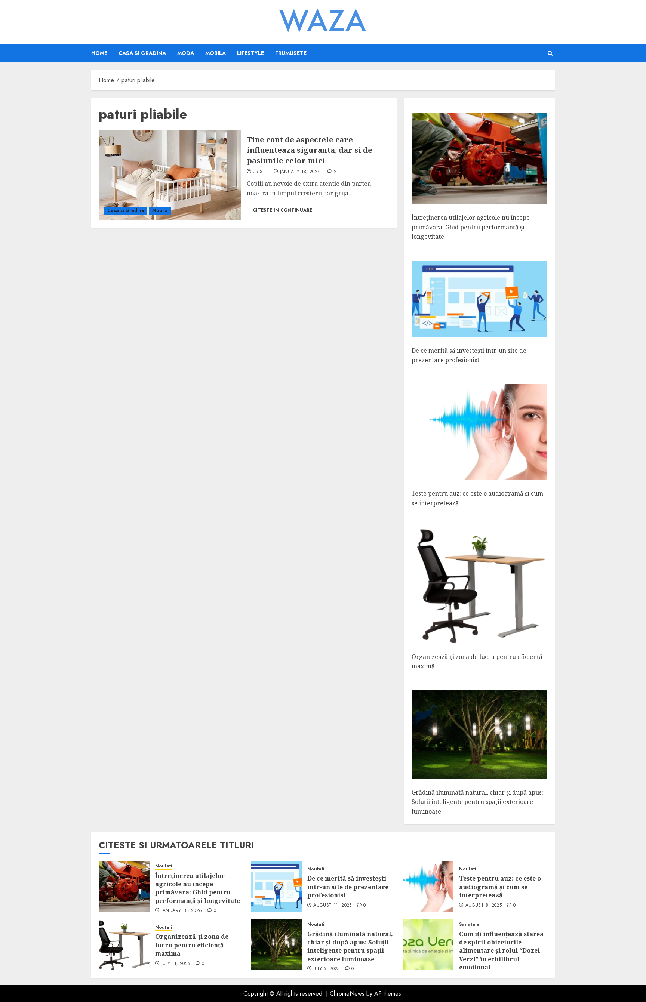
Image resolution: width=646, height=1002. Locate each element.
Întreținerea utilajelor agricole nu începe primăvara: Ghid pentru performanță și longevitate (471, 227)
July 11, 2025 (176, 964)
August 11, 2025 (332, 906)
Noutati (163, 866)
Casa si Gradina (142, 53)
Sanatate (469, 924)
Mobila (215, 53)
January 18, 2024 (300, 172)
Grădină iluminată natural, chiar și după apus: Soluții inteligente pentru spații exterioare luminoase (477, 802)
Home (99, 53)
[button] (550, 53)
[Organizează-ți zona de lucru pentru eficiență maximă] (479, 585)
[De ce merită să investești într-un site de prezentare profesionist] (479, 299)
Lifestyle (250, 53)
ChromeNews (347, 993)
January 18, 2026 (182, 911)
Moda (185, 53)
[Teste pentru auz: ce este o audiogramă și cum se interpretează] (479, 432)
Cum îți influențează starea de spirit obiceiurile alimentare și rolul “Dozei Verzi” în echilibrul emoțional (501, 951)
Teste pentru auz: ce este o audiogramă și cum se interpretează (500, 886)
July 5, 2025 (326, 969)
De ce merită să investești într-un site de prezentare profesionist (469, 355)
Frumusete (291, 53)
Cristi (260, 172)
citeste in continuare (282, 210)
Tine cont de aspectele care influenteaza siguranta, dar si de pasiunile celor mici (309, 150)
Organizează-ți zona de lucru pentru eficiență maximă (191, 945)
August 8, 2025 (483, 906)
